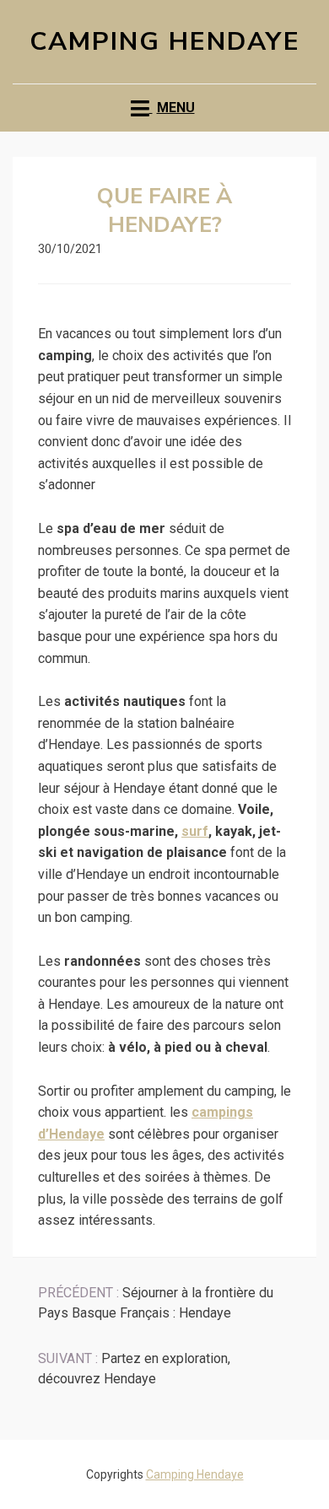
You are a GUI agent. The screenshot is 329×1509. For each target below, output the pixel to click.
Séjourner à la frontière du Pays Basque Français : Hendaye (155, 1303)
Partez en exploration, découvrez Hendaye (134, 1368)
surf (194, 831)
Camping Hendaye (165, 41)
